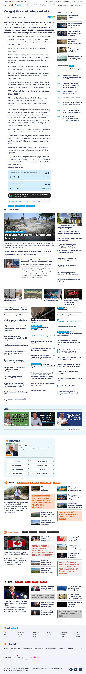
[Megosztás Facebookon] (48, 17)
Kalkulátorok (53, 532)
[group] (18, 177)
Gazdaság (18, 201)
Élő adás (17, 461)
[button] (10, 177)
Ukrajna (35, 4)
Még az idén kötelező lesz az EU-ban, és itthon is (52, 299)
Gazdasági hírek (72, 648)
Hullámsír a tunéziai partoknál (43, 336)
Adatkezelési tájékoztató (48, 668)
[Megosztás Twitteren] (51, 17)
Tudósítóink (36, 632)
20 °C (80, 1)
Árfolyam (34, 482)
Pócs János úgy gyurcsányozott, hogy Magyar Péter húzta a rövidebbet (14, 353)
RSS (20, 670)
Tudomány (21, 632)
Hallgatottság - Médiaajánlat (24, 668)
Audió (63, 634)
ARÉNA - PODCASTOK (75, 5)
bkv (23, 206)
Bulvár (48, 632)
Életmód (35, 636)
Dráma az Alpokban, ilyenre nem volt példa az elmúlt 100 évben (69, 333)
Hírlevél (78, 634)
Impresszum (36, 668)
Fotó (77, 632)
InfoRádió (7, 17)
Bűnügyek (49, 634)
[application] (29, 177)
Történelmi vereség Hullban (13, 315)
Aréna (80, 648)
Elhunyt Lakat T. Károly (38, 391)
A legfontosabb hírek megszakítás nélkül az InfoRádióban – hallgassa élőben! (71, 301)
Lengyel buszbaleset (43, 5)
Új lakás (57, 482)
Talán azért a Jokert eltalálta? (67, 327)
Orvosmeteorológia (51, 648)
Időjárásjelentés (39, 648)
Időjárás (78, 636)
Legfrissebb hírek (15, 648)
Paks (54, 4)
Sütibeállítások (26, 670)
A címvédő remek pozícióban (70, 321)
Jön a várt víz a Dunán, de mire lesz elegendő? (20, 254)
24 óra (28, 5)
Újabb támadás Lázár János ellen (16, 326)
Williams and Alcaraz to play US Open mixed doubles (70, 614)
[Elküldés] (54, 17)
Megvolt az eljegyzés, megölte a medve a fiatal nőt (43, 366)
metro (18, 206)
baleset (11, 206)
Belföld (5, 632)
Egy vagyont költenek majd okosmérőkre (11, 299)
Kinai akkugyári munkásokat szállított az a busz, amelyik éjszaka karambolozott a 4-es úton (16, 385)
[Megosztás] (49, 173)
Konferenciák (46, 482)
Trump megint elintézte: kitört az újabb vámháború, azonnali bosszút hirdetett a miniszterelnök (16, 554)
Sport (27, 581)
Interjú (34, 634)
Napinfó (49, 636)
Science (43, 581)
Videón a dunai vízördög (32, 299)
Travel (35, 581)
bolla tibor (30, 206)
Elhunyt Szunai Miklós (68, 386)
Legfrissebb (65, 632)
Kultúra (20, 634)
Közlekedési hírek (27, 648)
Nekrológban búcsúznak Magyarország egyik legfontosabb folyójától (67, 246)
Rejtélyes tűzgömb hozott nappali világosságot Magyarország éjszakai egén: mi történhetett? (42, 550)
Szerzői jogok (14, 670)
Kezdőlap (11, 201)
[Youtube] (80, 669)
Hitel (25, 532)
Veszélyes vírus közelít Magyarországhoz (66, 227)
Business (19, 581)
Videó (63, 636)
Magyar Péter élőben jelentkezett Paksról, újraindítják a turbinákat (28, 251)
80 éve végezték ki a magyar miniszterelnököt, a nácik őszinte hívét (68, 342)
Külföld (5, 634)
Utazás (42, 532)
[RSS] (71, 669)
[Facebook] (75, 669)
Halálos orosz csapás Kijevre (39, 321)
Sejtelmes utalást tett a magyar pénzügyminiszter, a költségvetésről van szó (14, 369)
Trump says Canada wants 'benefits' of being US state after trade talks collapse (16, 603)
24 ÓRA (71, 65)
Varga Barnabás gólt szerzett (67, 315)
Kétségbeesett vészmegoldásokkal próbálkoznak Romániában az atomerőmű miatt (43, 357)
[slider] (31, 177)
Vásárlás (33, 532)
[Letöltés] (46, 173)
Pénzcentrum (23, 482)
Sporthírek (62, 648)
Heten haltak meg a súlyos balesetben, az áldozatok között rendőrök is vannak (68, 393)
